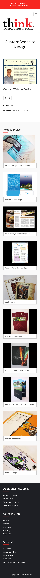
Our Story (6, 530)
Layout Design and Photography (17, 234)
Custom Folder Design (13, 200)
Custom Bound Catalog (14, 439)
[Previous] (5, 98)
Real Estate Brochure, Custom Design (19, 404)
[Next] (10, 98)
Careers (6, 520)
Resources (7, 559)
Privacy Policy (8, 499)
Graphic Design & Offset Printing (17, 165)
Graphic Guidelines (10, 552)
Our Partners (8, 527)
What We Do (8, 534)
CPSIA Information (10, 495)
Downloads (7, 549)
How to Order (8, 555)
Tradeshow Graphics (10, 505)
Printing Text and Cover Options (14, 562)
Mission (6, 524)
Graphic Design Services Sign (16, 268)
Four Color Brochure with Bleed (17, 370)
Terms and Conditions (11, 502)
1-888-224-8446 (19, 3)
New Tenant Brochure (13, 336)
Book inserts (10, 302)
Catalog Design (11, 473)
